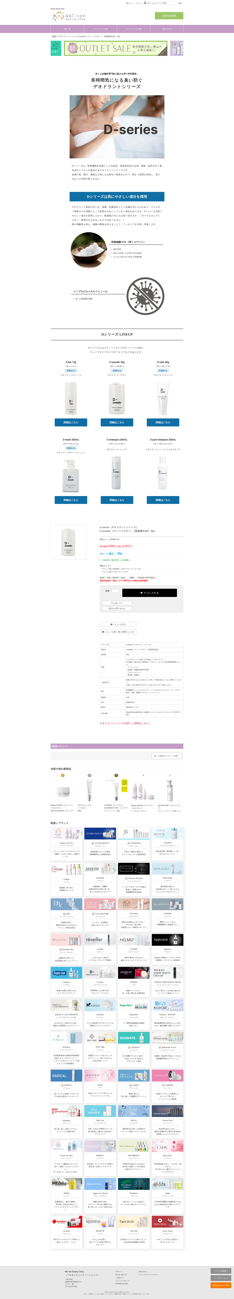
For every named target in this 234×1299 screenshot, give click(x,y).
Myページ (130, 3)
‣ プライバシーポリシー (122, 1280)
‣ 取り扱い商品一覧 (121, 1274)
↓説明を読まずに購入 (221, 1285)
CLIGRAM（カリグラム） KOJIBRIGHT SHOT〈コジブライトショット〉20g (115, 808)
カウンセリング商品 (100, 29)
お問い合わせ (167, 29)
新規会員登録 (169, 15)
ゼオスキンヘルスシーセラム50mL (84, 808)
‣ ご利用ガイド (119, 1277)
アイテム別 (106, 572)
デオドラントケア (120, 572)
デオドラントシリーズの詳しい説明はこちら (124, 723)
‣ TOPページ (118, 1271)
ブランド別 (106, 569)
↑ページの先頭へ (221, 1271)
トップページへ (221, 1278)
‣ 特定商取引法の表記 (121, 1283)
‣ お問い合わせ (142, 1271)
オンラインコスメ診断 (134, 29)
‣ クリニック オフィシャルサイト (148, 1274)
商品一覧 (67, 29)
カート (138, 3)
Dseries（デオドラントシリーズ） (127, 569)
